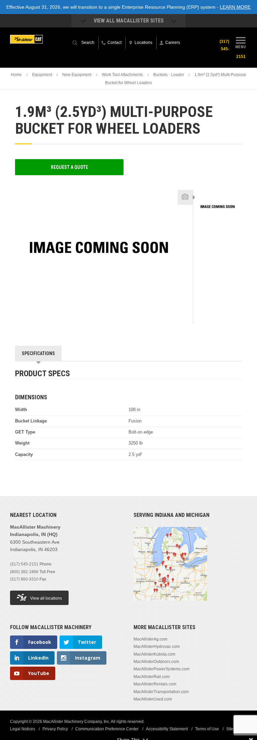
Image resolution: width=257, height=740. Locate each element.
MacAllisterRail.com (152, 676)
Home (16, 74)
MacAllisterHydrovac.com (157, 646)
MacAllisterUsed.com (153, 699)
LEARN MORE (235, 7)
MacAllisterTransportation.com (161, 691)
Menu (240, 47)
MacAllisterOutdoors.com (156, 661)
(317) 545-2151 (24, 564)
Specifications (38, 353)
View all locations (46, 598)
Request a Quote (69, 167)
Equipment (42, 74)
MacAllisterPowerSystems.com (161, 669)
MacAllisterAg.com (150, 639)
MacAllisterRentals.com (155, 684)
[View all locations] (170, 604)
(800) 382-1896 (24, 571)
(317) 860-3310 (24, 579)
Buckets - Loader (168, 74)
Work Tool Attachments (122, 74)
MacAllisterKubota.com (154, 654)
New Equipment (76, 74)
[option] (217, 208)
